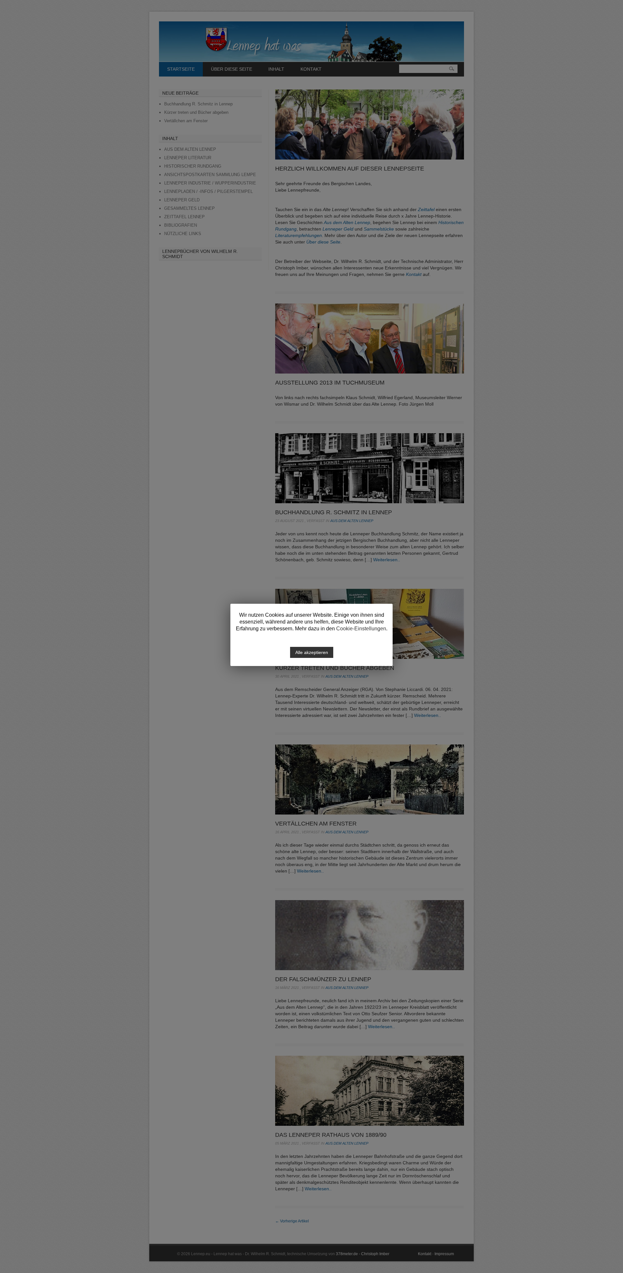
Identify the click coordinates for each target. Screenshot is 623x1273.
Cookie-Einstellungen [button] (361, 628)
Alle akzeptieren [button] (311, 652)
